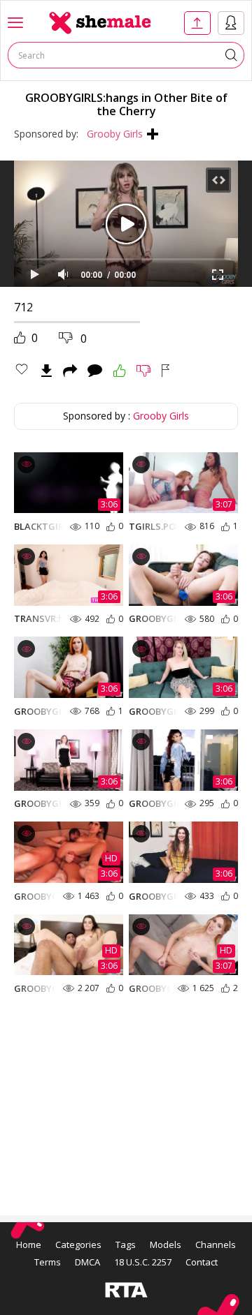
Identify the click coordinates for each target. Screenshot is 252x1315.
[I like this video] (119, 370)
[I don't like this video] (143, 370)
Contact (202, 1262)
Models (165, 1244)
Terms (47, 1262)
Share (70, 370)
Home (28, 1244)
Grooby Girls (115, 133)
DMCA (87, 1262)
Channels (215, 1244)
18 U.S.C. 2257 (143, 1262)
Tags (125, 1244)
